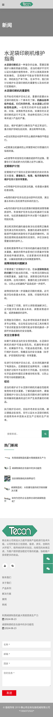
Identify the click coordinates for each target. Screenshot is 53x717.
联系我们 (6, 577)
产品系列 (6, 588)
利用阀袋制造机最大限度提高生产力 (29, 457)
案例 (4, 599)
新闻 (4, 604)
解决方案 (6, 593)
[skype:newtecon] (12, 566)
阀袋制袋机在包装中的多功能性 (27, 468)
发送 (9, 693)
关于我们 (6, 582)
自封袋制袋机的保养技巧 (23, 478)
